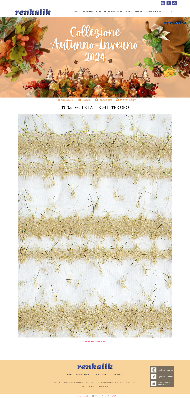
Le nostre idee (116, 12)
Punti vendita (153, 12)
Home (77, 12)
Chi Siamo (87, 12)
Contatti (169, 12)
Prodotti (100, 12)
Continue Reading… (94, 340)
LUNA (113, 396)
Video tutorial (135, 12)
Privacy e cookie (82, 396)
